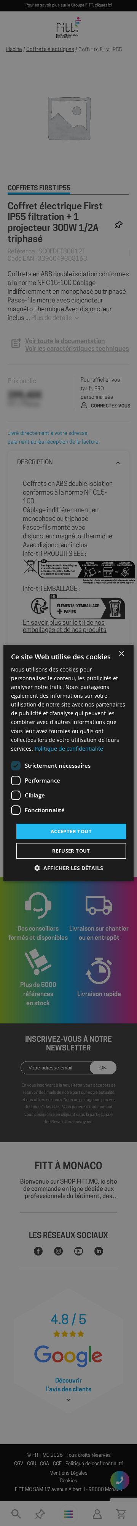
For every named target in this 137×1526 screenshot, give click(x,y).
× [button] (121, 654)
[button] (68, 868)
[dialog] (68, 763)
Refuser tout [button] (71, 850)
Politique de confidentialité (69, 748)
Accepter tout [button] (71, 831)
